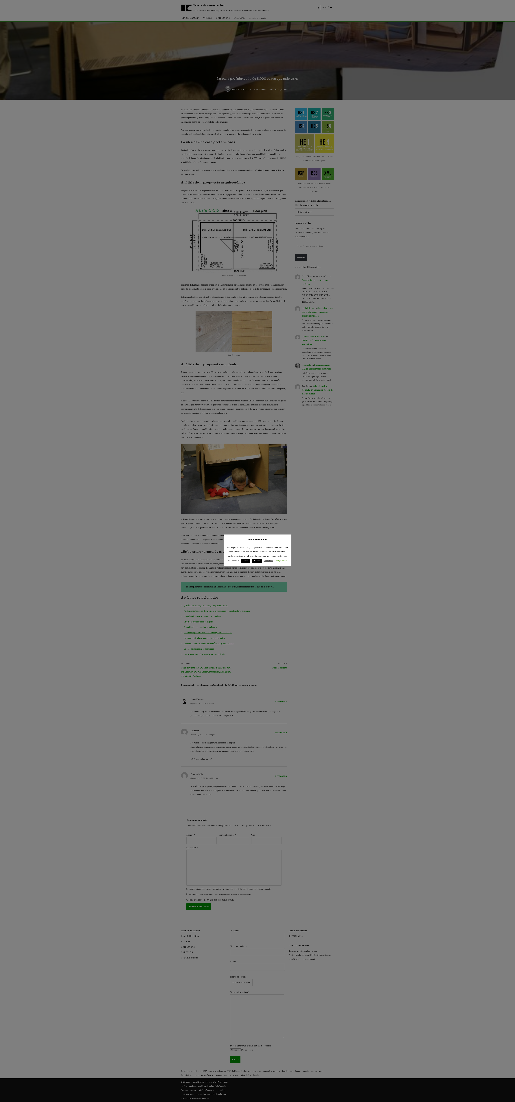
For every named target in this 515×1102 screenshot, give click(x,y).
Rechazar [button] (257, 561)
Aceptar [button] (245, 561)
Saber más (268, 561)
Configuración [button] (281, 561)
